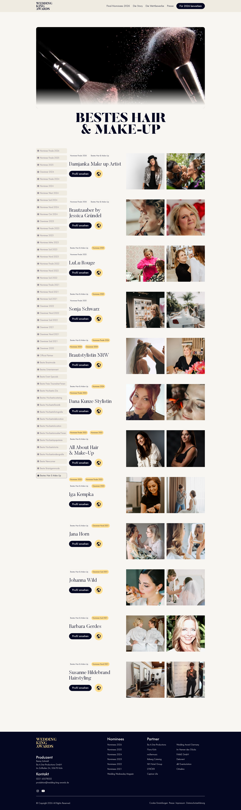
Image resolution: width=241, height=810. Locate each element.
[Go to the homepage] (46, 743)
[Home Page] (44, 6)
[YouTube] (43, 790)
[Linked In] (37, 790)
